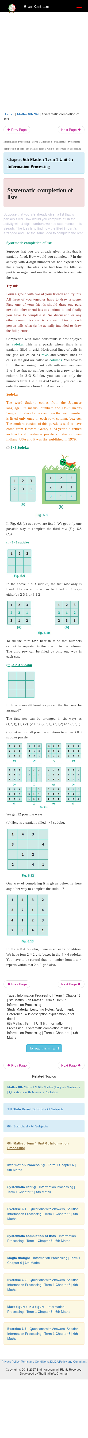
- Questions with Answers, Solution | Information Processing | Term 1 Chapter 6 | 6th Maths (43, 1214)
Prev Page (18, 130)
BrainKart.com (37, 6)
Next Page (69, 130)
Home (8, 114)
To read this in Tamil (44, 1048)
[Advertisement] (44, 61)
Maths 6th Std (28, 114)
